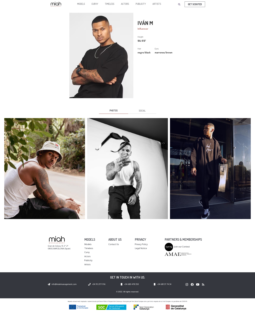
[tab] (113, 111)
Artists (156, 3)
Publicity (141, 3)
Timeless (109, 3)
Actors (125, 3)
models (81, 3)
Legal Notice (141, 248)
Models (88, 244)
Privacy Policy (141, 244)
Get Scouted (195, 4)
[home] (56, 4)
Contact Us (113, 244)
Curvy (95, 3)
